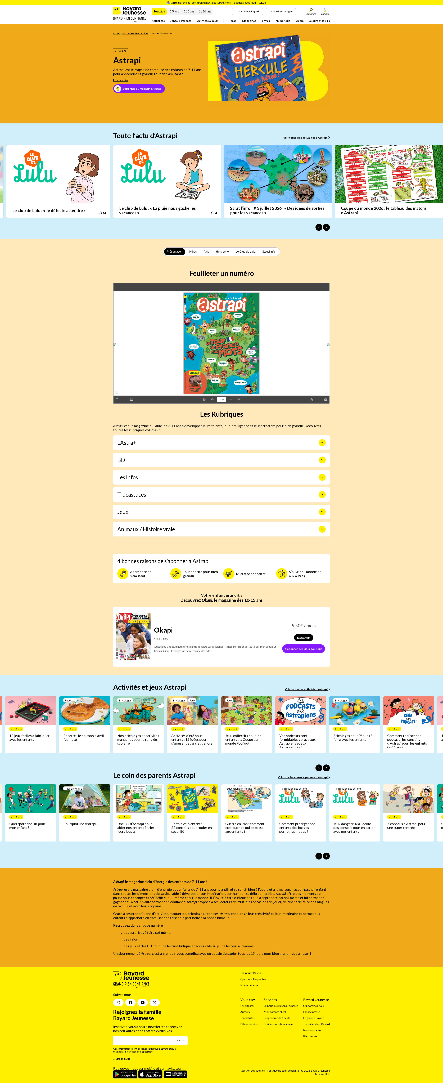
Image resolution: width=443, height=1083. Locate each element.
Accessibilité (322, 1073)
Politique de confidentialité (283, 1070)
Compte (325, 14)
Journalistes (247, 1017)
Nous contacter (249, 985)
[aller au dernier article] (318, 767)
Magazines (249, 20)
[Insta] (118, 1002)
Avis (206, 251)
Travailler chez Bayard (316, 1024)
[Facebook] (130, 1002)
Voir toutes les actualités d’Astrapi (305, 137)
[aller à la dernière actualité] (318, 227)
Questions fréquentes (253, 979)
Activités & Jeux (207, 20)
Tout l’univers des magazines (134, 33)
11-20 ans (205, 11)
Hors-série (222, 251)
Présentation (174, 251)
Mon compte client (275, 1011)
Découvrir (303, 637)
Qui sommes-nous (313, 1005)
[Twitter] (155, 1002)
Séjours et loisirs (319, 20)
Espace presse (311, 1011)
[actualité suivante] (326, 227)
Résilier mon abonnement (279, 1024)
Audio (300, 20)
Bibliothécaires (249, 1024)
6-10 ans (189, 11)
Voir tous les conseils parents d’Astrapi (303, 777)
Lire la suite (120, 80)
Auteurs (245, 1011)
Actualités (158, 20)
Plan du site (310, 1036)
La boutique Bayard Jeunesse (281, 1005)
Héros (232, 20)
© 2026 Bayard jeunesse (315, 1070)
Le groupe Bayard (313, 1017)
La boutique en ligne (280, 11)
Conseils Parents (180, 20)
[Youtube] (142, 1002)
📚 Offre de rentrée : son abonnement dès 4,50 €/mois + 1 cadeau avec (216, 2)
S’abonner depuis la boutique (303, 648)
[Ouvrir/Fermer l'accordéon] (322, 442)
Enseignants (247, 1005)
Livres (266, 20)
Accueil (116, 33)
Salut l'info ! (269, 251)
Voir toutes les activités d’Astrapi (306, 689)
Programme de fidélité (277, 1017)
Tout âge (159, 11)
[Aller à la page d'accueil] (129, 21)
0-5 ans (174, 11)
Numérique (283, 20)
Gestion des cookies (253, 1070)
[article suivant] (326, 767)
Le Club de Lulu (245, 251)
